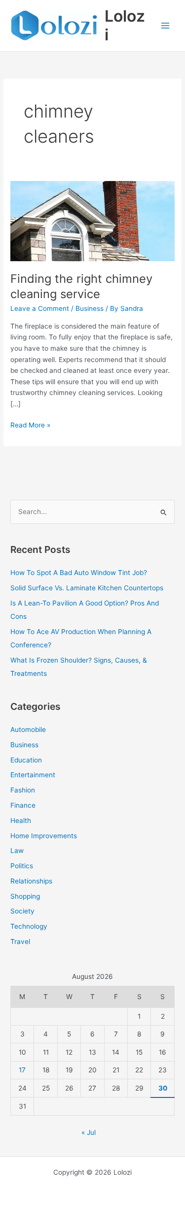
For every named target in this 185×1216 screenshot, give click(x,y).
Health (20, 820)
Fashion (22, 790)
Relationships (31, 881)
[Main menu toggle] (165, 26)
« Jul (88, 1132)
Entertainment (32, 775)
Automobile (28, 729)
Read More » (30, 424)
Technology (28, 926)
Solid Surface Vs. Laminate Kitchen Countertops (86, 588)
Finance (23, 805)
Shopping (25, 896)
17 (22, 1070)
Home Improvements (43, 836)
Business (89, 308)
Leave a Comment (39, 308)
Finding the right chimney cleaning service (81, 286)
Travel (20, 941)
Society (22, 911)
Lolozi (125, 25)
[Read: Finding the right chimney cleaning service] (92, 215)
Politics (21, 866)
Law (17, 850)
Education (26, 760)
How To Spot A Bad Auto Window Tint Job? (78, 573)
